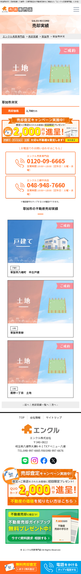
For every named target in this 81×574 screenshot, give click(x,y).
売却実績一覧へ (40, 404)
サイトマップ (54, 417)
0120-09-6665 (46, 161)
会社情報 (35, 417)
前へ (26, 404)
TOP (21, 417)
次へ (53, 404)
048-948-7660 (46, 185)
